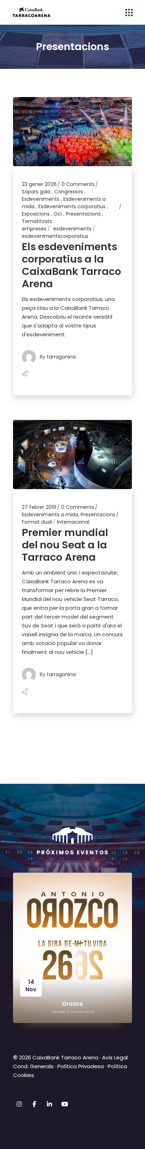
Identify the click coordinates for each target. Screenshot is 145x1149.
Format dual (37, 521)
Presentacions (83, 213)
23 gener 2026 (39, 184)
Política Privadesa (80, 1066)
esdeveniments (72, 228)
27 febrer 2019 (39, 507)
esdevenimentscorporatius (55, 236)
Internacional (73, 521)
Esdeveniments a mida (50, 514)
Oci (57, 213)
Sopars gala (36, 191)
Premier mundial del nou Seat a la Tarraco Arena (65, 544)
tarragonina (61, 356)
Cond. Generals (33, 1066)
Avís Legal (115, 1057)
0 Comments (78, 184)
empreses (34, 228)
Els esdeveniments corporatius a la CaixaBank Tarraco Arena (71, 265)
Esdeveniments (40, 199)
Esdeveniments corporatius (72, 206)
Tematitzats (37, 221)
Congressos (68, 191)
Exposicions (36, 213)
